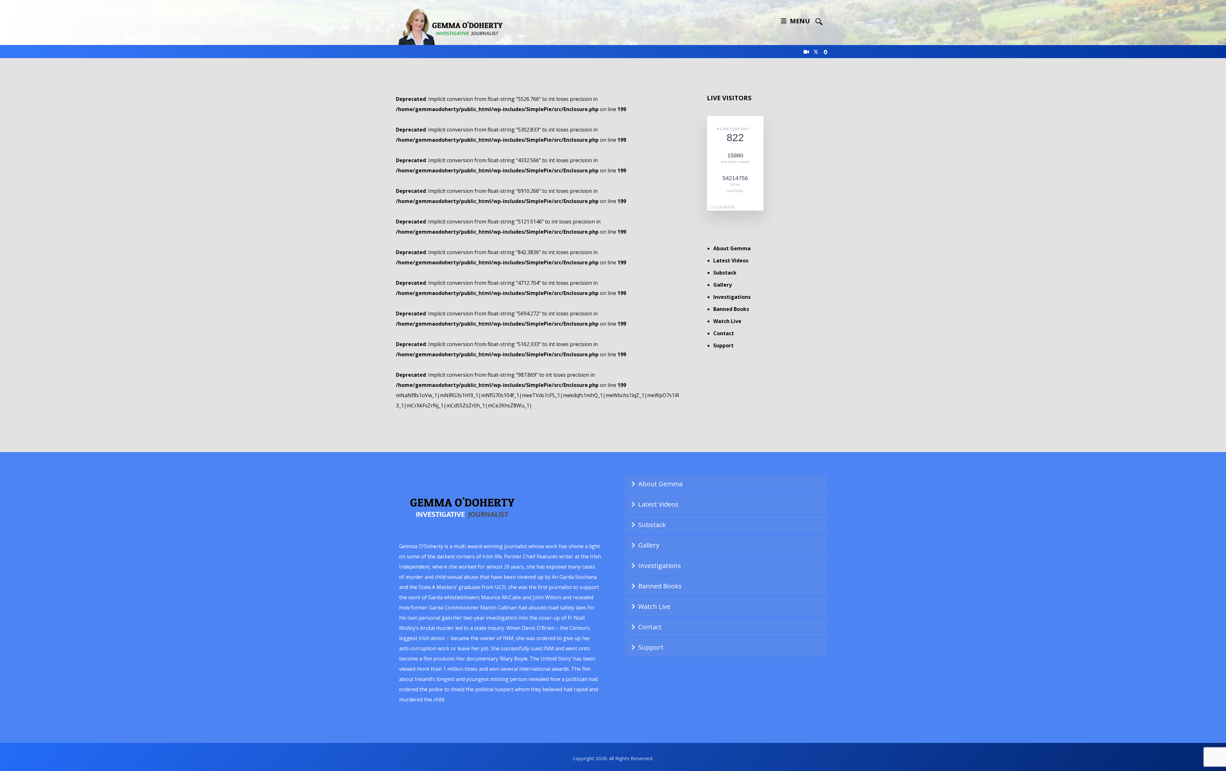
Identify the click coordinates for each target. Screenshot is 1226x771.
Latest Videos (730, 260)
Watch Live (727, 321)
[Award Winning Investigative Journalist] (453, 25)
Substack (725, 272)
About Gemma (732, 248)
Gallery (722, 284)
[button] (819, 21)
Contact (723, 333)
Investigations (732, 296)
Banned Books (731, 309)
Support (723, 345)
